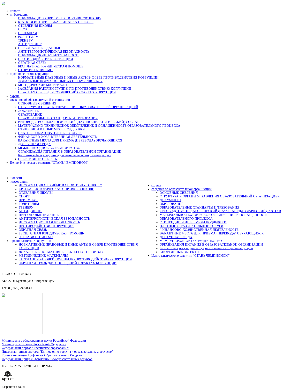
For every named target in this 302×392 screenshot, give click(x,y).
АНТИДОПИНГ (29, 44)
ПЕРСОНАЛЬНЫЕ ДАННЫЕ (39, 48)
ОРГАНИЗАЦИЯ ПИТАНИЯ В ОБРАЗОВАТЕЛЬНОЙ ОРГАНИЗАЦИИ (69, 151)
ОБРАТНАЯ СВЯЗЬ (32, 62)
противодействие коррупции (30, 73)
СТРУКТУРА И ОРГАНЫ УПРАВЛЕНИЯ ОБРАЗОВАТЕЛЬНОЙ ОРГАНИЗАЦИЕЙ (78, 107)
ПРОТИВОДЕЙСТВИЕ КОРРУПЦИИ (45, 59)
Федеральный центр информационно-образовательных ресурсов (47, 359)
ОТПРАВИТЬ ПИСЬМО (35, 70)
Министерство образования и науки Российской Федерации (44, 340)
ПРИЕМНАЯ (27, 33)
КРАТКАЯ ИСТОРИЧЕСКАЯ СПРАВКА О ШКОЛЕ (55, 22)
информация (19, 14)
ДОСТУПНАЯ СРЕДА (34, 144)
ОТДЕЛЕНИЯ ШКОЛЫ (35, 25)
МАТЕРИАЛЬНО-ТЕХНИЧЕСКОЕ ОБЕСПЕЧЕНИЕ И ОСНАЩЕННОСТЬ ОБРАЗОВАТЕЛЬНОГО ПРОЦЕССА (99, 125)
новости (15, 11)
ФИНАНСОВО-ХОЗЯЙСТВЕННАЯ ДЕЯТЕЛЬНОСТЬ (57, 136)
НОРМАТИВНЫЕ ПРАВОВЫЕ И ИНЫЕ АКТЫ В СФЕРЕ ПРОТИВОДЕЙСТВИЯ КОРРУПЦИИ (88, 77)
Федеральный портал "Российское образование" (35, 348)
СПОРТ (23, 29)
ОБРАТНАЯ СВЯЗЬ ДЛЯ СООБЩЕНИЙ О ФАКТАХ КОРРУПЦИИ (67, 92)
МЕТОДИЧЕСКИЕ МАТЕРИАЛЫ (42, 85)
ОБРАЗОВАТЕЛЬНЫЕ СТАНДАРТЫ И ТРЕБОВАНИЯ (58, 118)
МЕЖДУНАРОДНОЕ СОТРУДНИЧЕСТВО (49, 148)
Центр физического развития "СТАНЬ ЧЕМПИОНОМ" (49, 162)
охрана (15, 96)
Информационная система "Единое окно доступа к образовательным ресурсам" (58, 351)
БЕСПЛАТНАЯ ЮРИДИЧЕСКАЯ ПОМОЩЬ (50, 66)
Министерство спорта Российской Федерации (34, 344)
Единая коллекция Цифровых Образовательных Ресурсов (42, 355)
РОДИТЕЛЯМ (28, 36)
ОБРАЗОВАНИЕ (30, 114)
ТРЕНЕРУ (25, 40)
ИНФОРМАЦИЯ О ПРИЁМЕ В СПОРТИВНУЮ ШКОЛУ (59, 18)
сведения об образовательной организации (40, 99)
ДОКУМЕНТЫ (29, 110)
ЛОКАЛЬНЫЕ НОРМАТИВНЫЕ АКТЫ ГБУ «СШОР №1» (60, 81)
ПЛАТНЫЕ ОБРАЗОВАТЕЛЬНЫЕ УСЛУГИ (50, 133)
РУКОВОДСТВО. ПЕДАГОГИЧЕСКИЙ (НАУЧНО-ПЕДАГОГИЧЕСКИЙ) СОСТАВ (78, 122)
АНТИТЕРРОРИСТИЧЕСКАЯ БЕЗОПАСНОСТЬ (53, 51)
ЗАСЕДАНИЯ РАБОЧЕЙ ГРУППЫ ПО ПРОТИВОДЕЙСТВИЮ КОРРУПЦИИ (74, 88)
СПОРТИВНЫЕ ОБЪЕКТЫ (38, 159)
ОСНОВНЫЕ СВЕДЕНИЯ (37, 103)
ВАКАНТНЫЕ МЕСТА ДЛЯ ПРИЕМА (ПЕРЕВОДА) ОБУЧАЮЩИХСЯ (70, 140)
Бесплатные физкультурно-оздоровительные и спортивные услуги (64, 155)
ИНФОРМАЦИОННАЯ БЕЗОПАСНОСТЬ (48, 55)
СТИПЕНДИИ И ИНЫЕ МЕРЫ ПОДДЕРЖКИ (51, 129)
